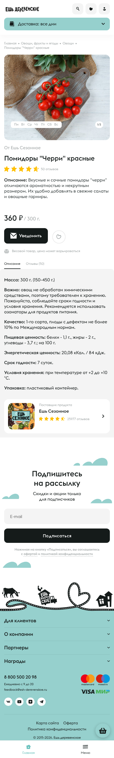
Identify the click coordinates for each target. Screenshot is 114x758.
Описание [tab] (12, 264)
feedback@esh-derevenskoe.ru (25, 690)
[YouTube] (19, 702)
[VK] (8, 702)
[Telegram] (41, 702)
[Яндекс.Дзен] (30, 702)
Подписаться (57, 535)
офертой (30, 554)
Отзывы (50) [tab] (35, 264)
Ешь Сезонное (26, 147)
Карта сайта (47, 723)
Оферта (70, 723)
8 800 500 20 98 (20, 677)
